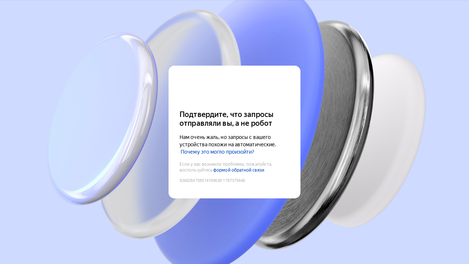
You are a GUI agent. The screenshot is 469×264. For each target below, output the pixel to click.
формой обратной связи (238, 170)
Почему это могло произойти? (217, 152)
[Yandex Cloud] (234, 87)
